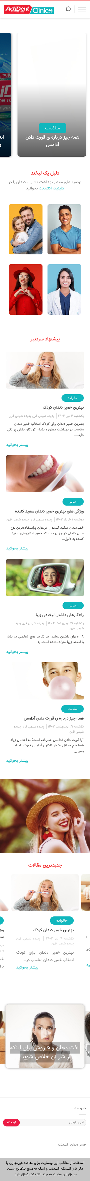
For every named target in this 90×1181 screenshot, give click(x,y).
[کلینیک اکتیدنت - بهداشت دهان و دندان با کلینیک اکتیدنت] (29, 9)
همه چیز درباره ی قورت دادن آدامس (53, 141)
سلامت (52, 128)
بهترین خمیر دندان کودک (63, 407)
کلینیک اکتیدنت (51, 188)
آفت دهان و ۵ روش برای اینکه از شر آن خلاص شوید (44, 1052)
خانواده (73, 398)
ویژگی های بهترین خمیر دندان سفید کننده (49, 511)
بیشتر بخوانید (17, 445)
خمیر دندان (77, 1144)
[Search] (68, 10)
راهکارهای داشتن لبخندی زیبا (60, 615)
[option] (53, 95)
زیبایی (73, 501)
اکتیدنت (63, 1144)
